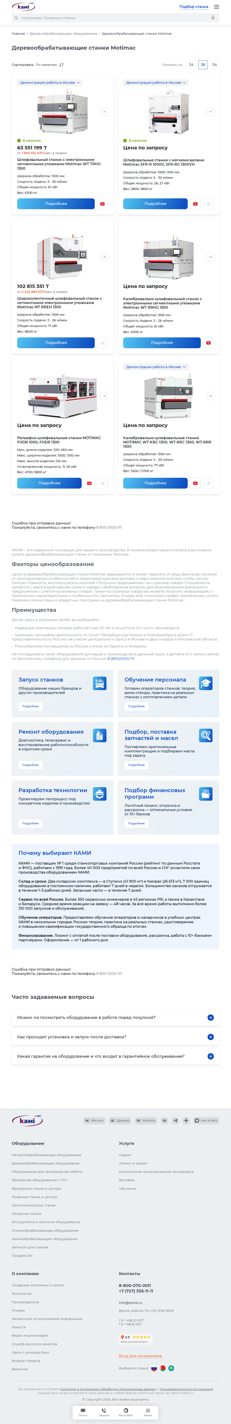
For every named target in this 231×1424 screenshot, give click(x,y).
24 (191, 65)
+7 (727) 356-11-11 (136, 1291)
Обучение (127, 1189)
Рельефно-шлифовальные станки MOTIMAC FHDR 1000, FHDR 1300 (59, 440)
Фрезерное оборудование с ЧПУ (40, 1180)
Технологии (22, 1294)
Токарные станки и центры (34, 1197)
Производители (25, 1302)
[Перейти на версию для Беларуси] (163, 1368)
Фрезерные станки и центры (36, 1189)
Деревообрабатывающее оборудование (63, 34)
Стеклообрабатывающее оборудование (45, 1231)
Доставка (126, 1180)
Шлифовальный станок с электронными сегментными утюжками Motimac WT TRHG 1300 (59, 164)
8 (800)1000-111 (121, 658)
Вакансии (20, 1369)
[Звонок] (104, 1412)
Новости (19, 1327)
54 (215, 65)
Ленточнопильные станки (34, 1205)
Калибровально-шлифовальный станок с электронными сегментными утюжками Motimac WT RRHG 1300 (162, 303)
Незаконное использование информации (47, 1319)
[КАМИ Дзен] (186, 1120)
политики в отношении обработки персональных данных (108, 1389)
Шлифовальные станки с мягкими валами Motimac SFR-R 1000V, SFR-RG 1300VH (163, 162)
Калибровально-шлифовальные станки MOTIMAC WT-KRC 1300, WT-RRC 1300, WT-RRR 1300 (167, 442)
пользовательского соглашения (186, 1389)
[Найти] (16, 17)
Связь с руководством (30, 1352)
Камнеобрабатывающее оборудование (45, 1239)
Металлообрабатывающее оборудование (46, 1155)
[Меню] (216, 6)
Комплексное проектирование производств (156, 1172)
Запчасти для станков (30, 1247)
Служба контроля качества (34, 1344)
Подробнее (56, 204)
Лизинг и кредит (133, 1163)
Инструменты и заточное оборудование (46, 1222)
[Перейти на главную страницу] (23, 6)
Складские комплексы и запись (38, 1285)
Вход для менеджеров (140, 1356)
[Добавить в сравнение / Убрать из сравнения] (208, 203)
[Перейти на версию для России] (154, 1368)
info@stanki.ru (130, 1303)
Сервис (125, 1155)
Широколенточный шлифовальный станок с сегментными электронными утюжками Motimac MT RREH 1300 (59, 302)
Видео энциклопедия (30, 1336)
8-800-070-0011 (135, 1285)
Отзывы (18, 1310)
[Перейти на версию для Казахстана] (171, 1368)
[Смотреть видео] (102, 203)
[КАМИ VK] (164, 1120)
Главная (18, 34)
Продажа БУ (22, 1256)
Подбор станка (194, 7)
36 (203, 65)
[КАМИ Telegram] (175, 1120)
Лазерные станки (26, 1214)
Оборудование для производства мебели (47, 1172)
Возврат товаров (26, 1361)
